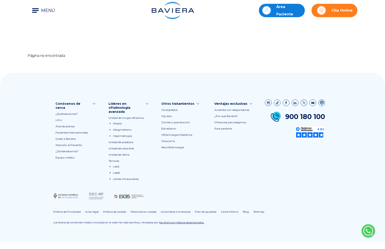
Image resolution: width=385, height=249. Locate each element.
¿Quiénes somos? (66, 113)
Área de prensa (64, 126)
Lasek (116, 172)
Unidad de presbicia (121, 142)
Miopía (117, 123)
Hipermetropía (122, 136)
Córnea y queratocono (175, 122)
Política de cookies (114, 211)
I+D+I (58, 120)
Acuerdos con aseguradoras (231, 109)
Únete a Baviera (65, 138)
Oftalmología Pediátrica (176, 134)
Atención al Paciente (68, 145)
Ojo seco (166, 116)
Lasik (116, 166)
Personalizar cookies (143, 211)
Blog (246, 211)
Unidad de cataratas (121, 148)
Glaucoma (168, 141)
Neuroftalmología (172, 147)
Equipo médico (65, 157)
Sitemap (258, 211)
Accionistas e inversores (175, 211)
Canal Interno (229, 211)
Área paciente (223, 128)
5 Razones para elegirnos (230, 122)
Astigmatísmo (122, 129)
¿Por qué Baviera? (226, 116)
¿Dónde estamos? (66, 151)
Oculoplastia (169, 109)
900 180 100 (305, 117)
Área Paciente (284, 10)
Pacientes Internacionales (71, 132)
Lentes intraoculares (126, 179)
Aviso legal (92, 211)
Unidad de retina (119, 154)
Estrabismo (168, 128)
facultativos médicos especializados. (181, 222)
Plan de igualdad (205, 211)
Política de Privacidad (67, 211)
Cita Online (342, 10)
